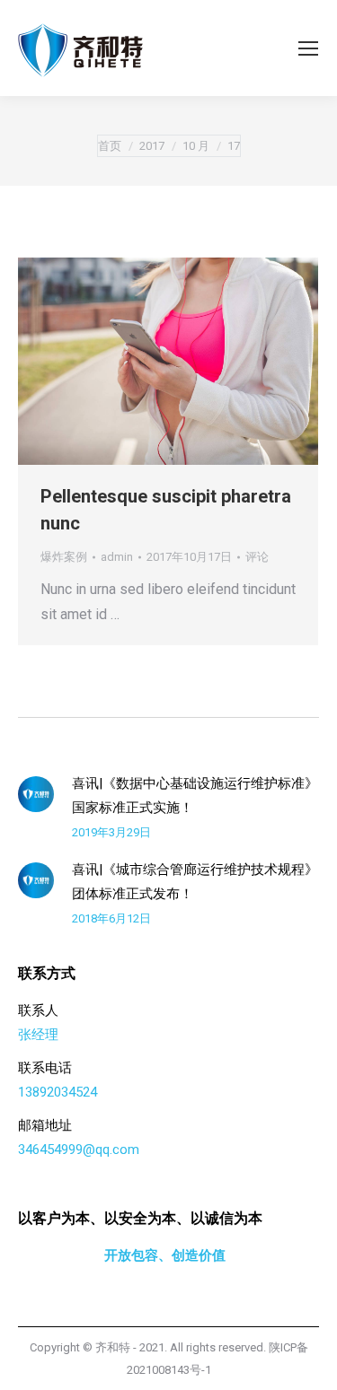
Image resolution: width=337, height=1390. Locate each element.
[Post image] (36, 794)
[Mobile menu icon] (308, 48)
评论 (257, 557)
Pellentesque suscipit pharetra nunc (165, 509)
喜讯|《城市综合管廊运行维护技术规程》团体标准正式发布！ (195, 881)
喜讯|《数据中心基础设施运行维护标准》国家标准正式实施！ (195, 795)
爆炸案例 (63, 557)
